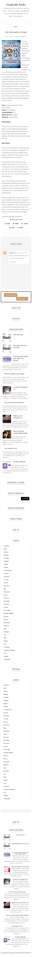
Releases (6, 616)
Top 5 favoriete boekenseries (17, 892)
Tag (5, 635)
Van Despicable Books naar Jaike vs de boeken (20, 853)
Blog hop (6, 555)
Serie (5, 628)
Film (5, 589)
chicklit (6, 564)
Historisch (7, 592)
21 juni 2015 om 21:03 (21, 253)
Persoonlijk (7, 610)
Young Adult (7, 659)
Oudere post (21, 298)
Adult (15, 26)
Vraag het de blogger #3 (20, 879)
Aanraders (6, 546)
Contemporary (8, 570)
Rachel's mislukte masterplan (20, 866)
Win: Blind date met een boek (20, 843)
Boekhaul (6, 558)
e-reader (6, 579)
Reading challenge (9, 613)
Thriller (6, 641)
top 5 (5, 644)
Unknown (12, 253)
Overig (6, 607)
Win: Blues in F (20, 835)
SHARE (8, 223)
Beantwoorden (13, 261)
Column (6, 567)
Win (5, 653)
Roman (6, 619)
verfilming (6, 647)
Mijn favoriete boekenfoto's (20, 902)
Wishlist (6, 656)
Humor (6, 595)
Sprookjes (6, 632)
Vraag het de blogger (9, 650)
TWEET (17, 223)
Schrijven (6, 625)
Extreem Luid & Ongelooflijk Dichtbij (17, 915)
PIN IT (12, 227)
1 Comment (22, 36)
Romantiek (7, 622)
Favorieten (7, 586)
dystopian (6, 576)
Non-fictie (7, 604)
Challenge (6, 561)
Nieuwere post (11, 295)
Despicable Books (16, 4)
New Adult (6, 601)
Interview (6, 598)
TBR (5, 638)
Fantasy (6, 582)
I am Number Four (17, 926)
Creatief (6, 573)
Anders (6, 552)
